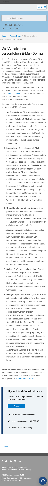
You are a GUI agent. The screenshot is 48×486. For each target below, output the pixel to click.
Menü (40, 7)
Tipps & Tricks (15, 36)
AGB (20, 478)
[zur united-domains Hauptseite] (14, 28)
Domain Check (7, 467)
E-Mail (21, 469)
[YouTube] (12, 462)
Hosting (28, 469)
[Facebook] (3, 462)
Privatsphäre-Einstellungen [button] (11, 480)
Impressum (28, 478)
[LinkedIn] (21, 462)
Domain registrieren (9, 469)
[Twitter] (7, 462)
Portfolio (6, 2)
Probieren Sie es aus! (25, 379)
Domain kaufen (21, 467)
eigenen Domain (13, 94)
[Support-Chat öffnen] (43, 481)
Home (4, 36)
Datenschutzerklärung (9, 478)
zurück (5, 447)
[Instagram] (16, 462)
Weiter (16, 406)
